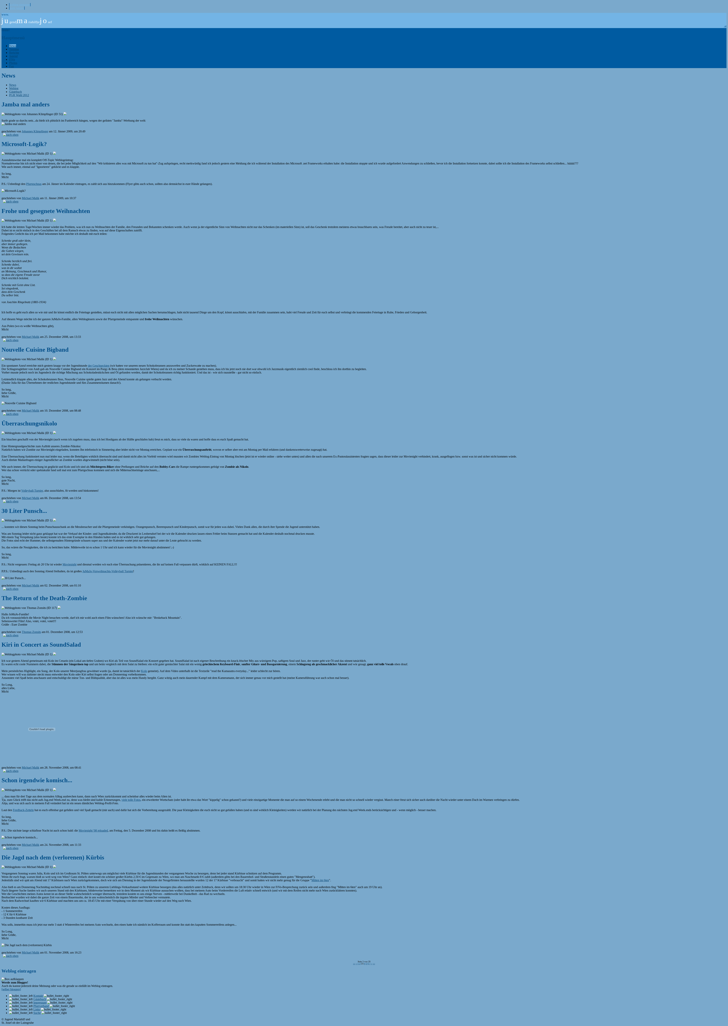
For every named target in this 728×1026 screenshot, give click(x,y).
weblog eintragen (19, 4)
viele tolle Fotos (131, 799)
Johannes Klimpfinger (35, 131)
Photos (13, 62)
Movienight (69, 564)
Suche (37, 1012)
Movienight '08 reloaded (93, 830)
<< (354, 964)
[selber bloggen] (11, 989)
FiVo (12, 59)
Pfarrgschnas (34, 184)
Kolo (144, 671)
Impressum (39, 1002)
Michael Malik (30, 198)
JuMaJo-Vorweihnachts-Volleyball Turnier (107, 571)
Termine (14, 49)
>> (374, 964)
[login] (5, 29)
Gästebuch (15, 91)
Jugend (13, 56)
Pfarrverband (41, 1006)
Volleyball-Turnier (32, 490)
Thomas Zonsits (31, 632)
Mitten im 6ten (320, 880)
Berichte (14, 52)
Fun (11, 66)
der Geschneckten (98, 365)
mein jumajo (16, 8)
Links (36, 1009)
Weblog (13, 88)
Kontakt (38, 995)
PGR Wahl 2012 (19, 95)
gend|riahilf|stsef (26, 22)
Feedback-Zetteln (23, 810)
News (12, 45)
